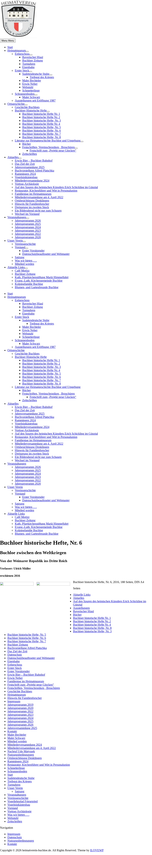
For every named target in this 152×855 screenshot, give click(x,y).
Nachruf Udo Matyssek (21, 751)
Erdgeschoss (22, 53)
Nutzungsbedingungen (20, 754)
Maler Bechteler (31, 80)
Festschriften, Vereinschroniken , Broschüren (48, 147)
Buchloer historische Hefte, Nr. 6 (41, 130)
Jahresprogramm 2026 (28, 220)
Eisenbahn (28, 67)
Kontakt (12, 731)
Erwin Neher (29, 83)
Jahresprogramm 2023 (28, 230)
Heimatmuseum (16, 50)
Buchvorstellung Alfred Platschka (34, 170)
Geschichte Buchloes (27, 107)
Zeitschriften (29, 153)
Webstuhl (27, 87)
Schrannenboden (24, 93)
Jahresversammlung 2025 (29, 167)
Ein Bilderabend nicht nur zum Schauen (38, 210)
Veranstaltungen (16, 217)
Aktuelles (13, 157)
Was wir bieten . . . (26, 260)
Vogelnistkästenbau (26, 177)
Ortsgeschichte (16, 103)
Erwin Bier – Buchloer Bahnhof (33, 160)
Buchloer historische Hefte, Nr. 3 (41, 120)
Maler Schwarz (31, 97)
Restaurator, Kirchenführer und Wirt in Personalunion (46, 190)
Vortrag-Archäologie (27, 183)
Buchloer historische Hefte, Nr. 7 (41, 133)
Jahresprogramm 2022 (28, 233)
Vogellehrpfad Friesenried (22, 801)
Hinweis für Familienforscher (32, 203)
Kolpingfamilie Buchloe (29, 283)
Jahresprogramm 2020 (28, 237)
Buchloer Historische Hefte (31, 110)
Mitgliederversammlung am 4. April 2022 (39, 197)
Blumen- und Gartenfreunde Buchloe (36, 287)
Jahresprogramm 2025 (28, 223)
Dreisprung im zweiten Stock (32, 207)
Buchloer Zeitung (32, 60)
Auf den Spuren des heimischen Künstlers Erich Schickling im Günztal (56, 187)
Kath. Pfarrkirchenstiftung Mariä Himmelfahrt (41, 277)
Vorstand (20, 247)
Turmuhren (28, 63)
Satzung (19, 257)
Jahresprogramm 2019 (20, 704)
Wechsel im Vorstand (27, 213)
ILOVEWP (97, 850)
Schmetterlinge (31, 90)
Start (10, 47)
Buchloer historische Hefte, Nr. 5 (41, 127)
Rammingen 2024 (25, 173)
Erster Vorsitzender (33, 250)
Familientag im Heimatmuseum (33, 193)
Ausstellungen (81, 608)
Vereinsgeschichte (25, 243)
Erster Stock (22, 70)
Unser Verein (15, 240)
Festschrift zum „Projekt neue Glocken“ (53, 150)
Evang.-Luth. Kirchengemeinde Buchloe (38, 280)
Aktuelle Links (16, 267)
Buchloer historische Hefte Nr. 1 (41, 113)
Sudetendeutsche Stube (35, 73)
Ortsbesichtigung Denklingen (32, 200)
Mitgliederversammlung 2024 (32, 180)
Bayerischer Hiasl (32, 57)
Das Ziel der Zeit (25, 163)
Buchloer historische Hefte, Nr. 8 (41, 137)
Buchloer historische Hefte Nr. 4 (41, 123)
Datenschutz (14, 654)
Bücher (26, 143)
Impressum (13, 701)
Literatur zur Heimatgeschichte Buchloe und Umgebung (47, 140)
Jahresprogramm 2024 (28, 227)
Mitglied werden (24, 263)
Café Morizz (22, 270)
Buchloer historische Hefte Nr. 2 (41, 117)
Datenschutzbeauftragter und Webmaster (46, 253)
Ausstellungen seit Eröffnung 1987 (35, 100)
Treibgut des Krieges (42, 77)
